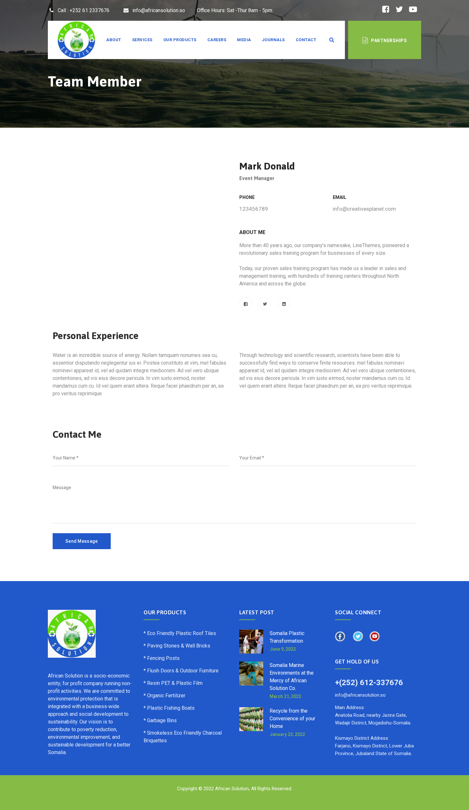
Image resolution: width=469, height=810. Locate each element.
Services (142, 39)
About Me (252, 232)
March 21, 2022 (285, 696)
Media (244, 39)
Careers (217, 39)
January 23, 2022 (287, 734)
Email (339, 197)
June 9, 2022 (283, 649)
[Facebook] (245, 303)
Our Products (180, 39)
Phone (247, 197)
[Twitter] (264, 303)
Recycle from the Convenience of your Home (292, 718)
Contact (306, 39)
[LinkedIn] (284, 303)
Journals (273, 39)
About (113, 39)
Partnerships (389, 40)
